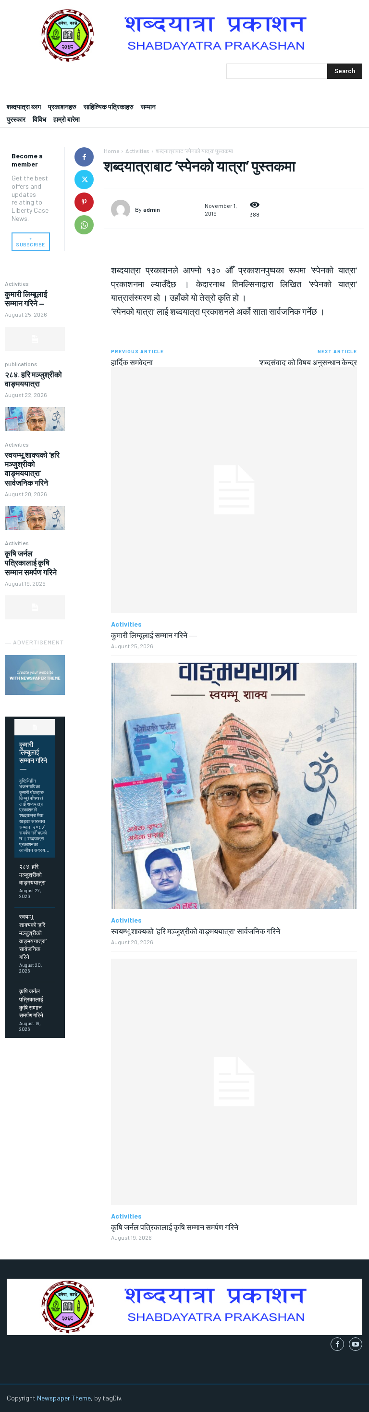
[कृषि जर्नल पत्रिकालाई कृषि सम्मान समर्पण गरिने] (35, 607)
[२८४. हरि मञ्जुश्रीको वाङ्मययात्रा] (35, 419)
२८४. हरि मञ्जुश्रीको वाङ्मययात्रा (33, 379)
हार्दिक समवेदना (132, 362)
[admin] (123, 209)
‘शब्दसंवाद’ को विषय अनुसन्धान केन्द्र (308, 362)
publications (21, 363)
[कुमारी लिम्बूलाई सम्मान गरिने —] (35, 339)
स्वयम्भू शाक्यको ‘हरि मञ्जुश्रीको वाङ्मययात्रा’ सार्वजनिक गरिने (32, 468)
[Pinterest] (84, 202)
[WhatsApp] (84, 224)
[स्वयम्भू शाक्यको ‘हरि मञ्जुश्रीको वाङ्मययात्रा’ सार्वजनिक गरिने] (35, 518)
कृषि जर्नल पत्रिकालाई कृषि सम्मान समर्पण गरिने (31, 562)
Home (111, 150)
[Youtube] (355, 1344)
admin (151, 209)
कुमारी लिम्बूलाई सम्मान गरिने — (26, 298)
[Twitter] (84, 179)
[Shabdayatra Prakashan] (184, 35)
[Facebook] (84, 157)
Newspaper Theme (64, 1398)
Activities (17, 283)
